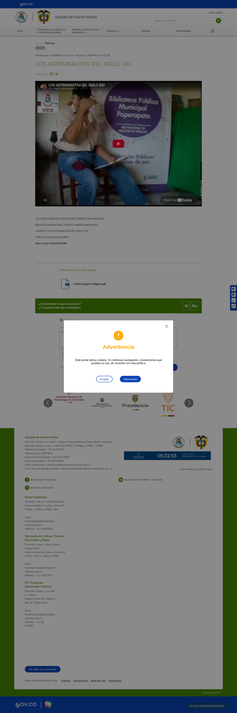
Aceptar (104, 379)
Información (130, 379)
